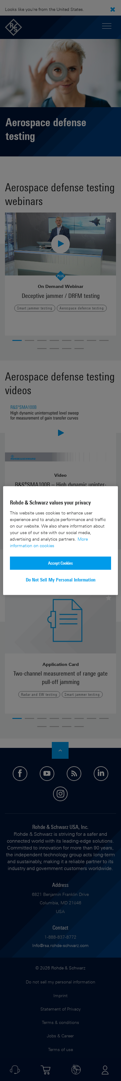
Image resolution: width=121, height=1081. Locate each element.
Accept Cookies (60, 563)
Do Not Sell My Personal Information (61, 580)
